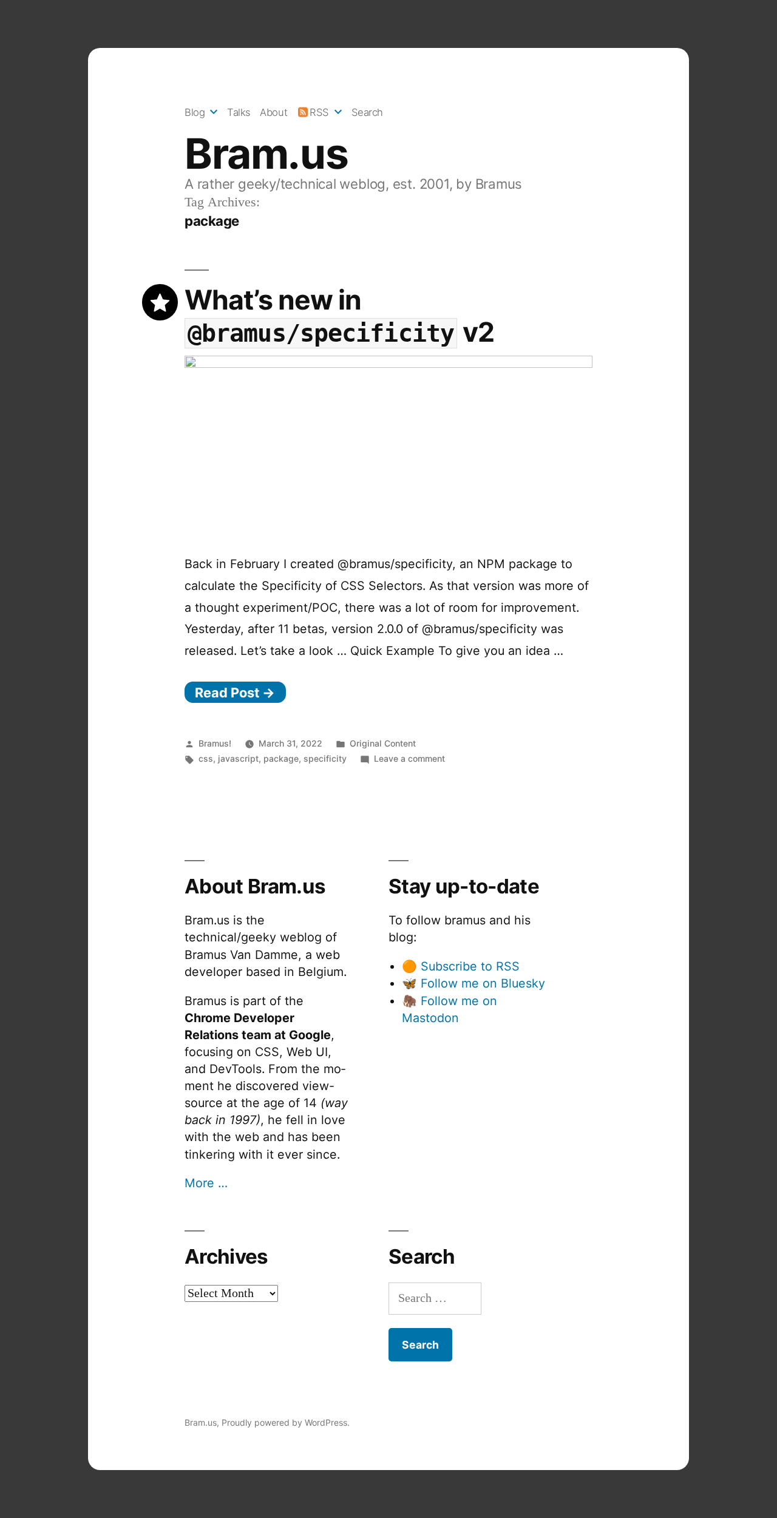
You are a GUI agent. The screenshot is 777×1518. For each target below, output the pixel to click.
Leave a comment (409, 758)
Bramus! (214, 743)
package (281, 758)
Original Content (383, 743)
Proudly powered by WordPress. (286, 1422)
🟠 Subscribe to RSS (461, 966)
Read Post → (235, 692)
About (273, 112)
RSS (319, 112)
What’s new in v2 (339, 315)
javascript (238, 758)
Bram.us (266, 153)
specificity (325, 758)
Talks (239, 112)
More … (206, 1183)
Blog (195, 112)
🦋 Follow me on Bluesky (473, 983)
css (205, 758)
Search (367, 112)
